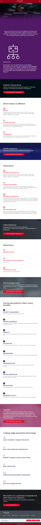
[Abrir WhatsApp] (38, 522)
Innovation (15, 515)
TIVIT (4, 515)
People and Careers (24, 515)
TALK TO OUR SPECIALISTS (11, 505)
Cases (8, 515)
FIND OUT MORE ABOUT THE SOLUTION (13, 92)
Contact (33, 515)
